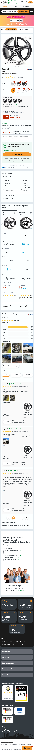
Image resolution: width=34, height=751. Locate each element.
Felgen (21, 29)
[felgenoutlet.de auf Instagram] (9, 730)
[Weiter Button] (26, 518)
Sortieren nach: (6, 371)
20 (28, 90)
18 (18, 90)
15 (21, 518)
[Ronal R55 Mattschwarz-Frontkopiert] (18, 83)
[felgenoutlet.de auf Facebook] (4, 730)
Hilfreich (7, 422)
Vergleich (15, 6)
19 (23, 90)
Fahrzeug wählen (11, 29)
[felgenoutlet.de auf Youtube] (15, 730)
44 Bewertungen (18, 77)
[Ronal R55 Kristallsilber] (13, 83)
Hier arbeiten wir (19, 590)
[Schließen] (32, 17)
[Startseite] (2, 29)
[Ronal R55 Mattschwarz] (24, 83)
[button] (17, 177)
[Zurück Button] (8, 518)
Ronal (26, 29)
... (18, 518)
